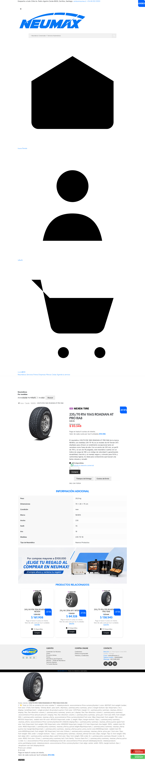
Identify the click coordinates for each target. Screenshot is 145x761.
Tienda (27, 403)
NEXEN (33, 403)
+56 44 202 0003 (93, 1)
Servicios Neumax (51, 662)
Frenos (35, 375)
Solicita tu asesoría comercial (83, 465)
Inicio (22, 403)
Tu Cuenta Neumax (51, 664)
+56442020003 (118, 657)
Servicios (30, 375)
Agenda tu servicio (63, 375)
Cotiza (54, 375)
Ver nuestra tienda (80, 657)
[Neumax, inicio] (72, 22)
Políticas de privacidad (81, 653)
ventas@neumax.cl (79, 1)
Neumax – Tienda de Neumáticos (55, 660)
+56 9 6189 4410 (115, 659)
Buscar (50, 398)
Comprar (75, 472)
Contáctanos (78, 651)
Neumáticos (22, 375)
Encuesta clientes (51, 655)
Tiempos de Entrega (83, 479)
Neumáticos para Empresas (54, 659)
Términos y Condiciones (82, 655)
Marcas (48, 375)
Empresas (42, 375)
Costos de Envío (103, 479)
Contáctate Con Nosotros (53, 651)
